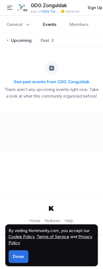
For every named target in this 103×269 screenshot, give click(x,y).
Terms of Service (53, 236)
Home (35, 220)
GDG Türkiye (51, 11)
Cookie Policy (21, 236)
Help (69, 220)
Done (18, 256)
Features (52, 220)
